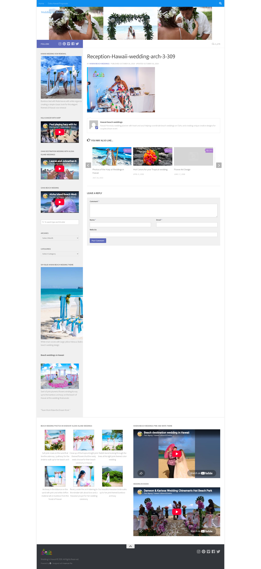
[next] (219, 165)
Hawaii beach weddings (99, 63)
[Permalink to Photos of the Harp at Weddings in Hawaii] (112, 156)
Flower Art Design (182, 169)
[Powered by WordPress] (50, 563)
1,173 (217, 44)
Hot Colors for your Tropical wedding (150, 169)
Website (93, 229)
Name (93, 220)
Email (159, 220)
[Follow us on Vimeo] (68, 43)
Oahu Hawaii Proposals (58, 3)
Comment (94, 201)
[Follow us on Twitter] (77, 43)
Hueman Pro (67, 563)
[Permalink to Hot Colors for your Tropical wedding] (152, 156)
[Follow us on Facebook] (72, 43)
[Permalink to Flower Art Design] (193, 156)
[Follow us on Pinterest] (64, 43)
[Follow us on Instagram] (59, 43)
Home (41, 3)
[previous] (88, 165)
